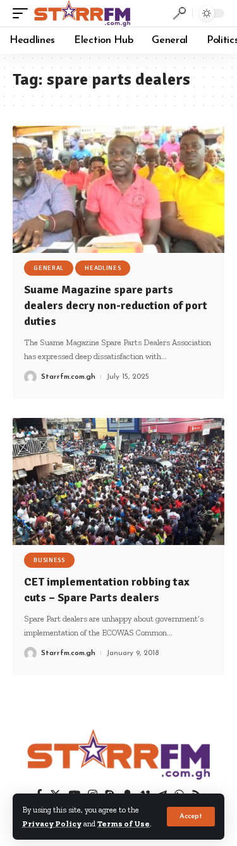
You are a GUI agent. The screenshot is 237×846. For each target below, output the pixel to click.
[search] (179, 13)
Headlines (103, 268)
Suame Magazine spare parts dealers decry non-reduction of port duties (115, 305)
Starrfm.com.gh (68, 377)
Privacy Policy (52, 823)
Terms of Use (123, 823)
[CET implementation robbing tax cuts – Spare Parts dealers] (118, 481)
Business (49, 560)
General (48, 268)
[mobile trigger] (23, 13)
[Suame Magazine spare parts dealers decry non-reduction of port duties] (118, 189)
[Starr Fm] (82, 13)
